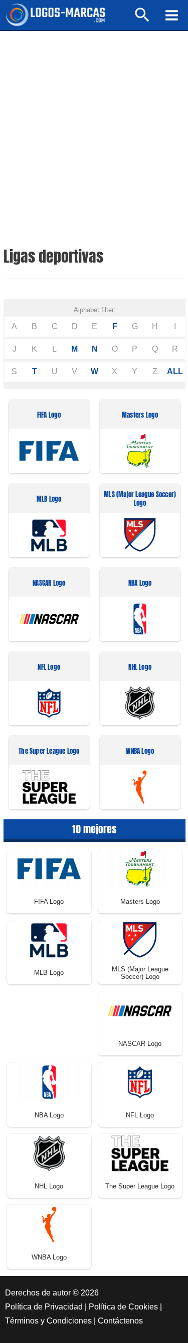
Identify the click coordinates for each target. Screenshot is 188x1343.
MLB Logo (49, 499)
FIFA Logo (49, 415)
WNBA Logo (140, 751)
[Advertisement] (94, 130)
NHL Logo (139, 667)
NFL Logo (49, 667)
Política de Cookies (123, 1306)
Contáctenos (120, 1320)
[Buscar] (142, 19)
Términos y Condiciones (48, 1320)
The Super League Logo (49, 751)
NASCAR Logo (49, 583)
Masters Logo (140, 415)
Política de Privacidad (44, 1306)
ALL (175, 371)
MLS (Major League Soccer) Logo (140, 499)
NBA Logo (140, 583)
